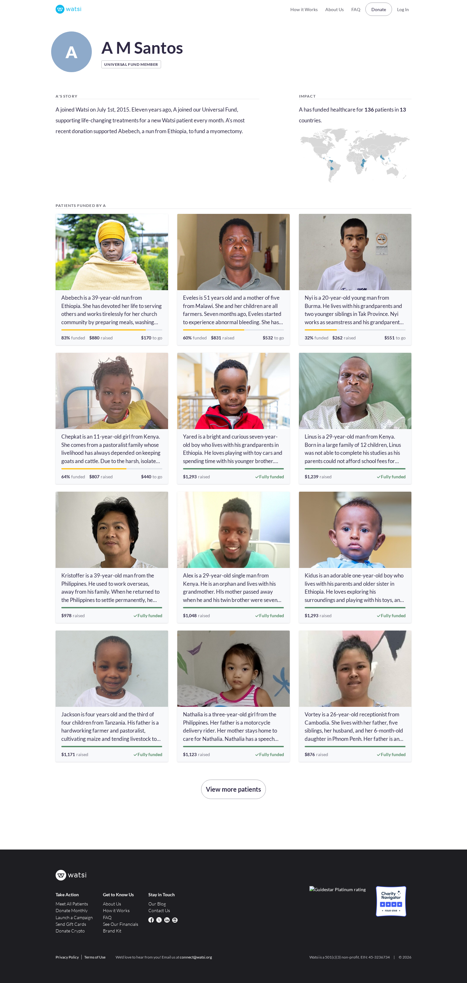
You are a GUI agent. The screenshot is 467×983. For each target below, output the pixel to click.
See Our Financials (120, 924)
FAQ (355, 9)
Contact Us (159, 910)
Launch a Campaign (74, 917)
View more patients (233, 789)
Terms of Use (94, 957)
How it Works (304, 9)
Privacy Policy (67, 957)
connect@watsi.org (196, 957)
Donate (378, 9)
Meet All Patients (72, 903)
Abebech (128, 131)
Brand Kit (112, 930)
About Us (334, 9)
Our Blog (157, 903)
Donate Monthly (72, 910)
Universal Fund (219, 109)
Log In (403, 9)
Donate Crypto (70, 930)
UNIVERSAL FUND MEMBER (131, 64)
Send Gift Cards (71, 924)
